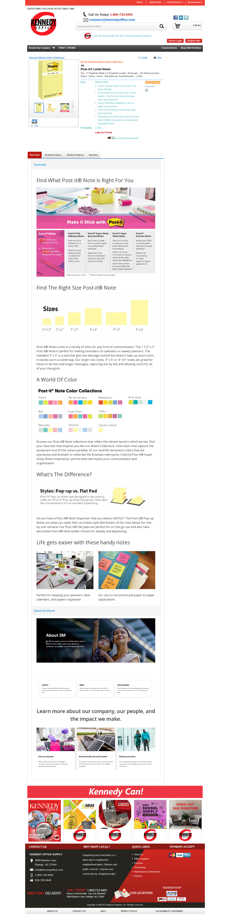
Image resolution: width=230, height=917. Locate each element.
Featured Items (169, 48)
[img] (51, 22)
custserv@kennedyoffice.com (112, 20)
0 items (197, 25)
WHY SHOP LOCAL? (97, 846)
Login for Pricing (103, 132)
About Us (138, 854)
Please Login (175, 40)
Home (139, 2)
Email (145, 57)
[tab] (34, 155)
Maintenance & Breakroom (147, 872)
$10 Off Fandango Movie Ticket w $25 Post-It (102, 62)
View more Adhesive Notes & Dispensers (47, 57)
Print (159, 57)
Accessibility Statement (169, 911)
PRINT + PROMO (67, 48)
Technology (140, 867)
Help (103, 911)
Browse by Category (39, 48)
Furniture (138, 863)
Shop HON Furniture (191, 48)
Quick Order (155, 2)
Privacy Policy (129, 911)
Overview (35, 155)
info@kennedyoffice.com (49, 869)
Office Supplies (141, 859)
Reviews (93, 155)
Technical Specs (53, 155)
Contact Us (79, 911)
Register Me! (193, 40)
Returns (138, 876)
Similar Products (75, 155)
